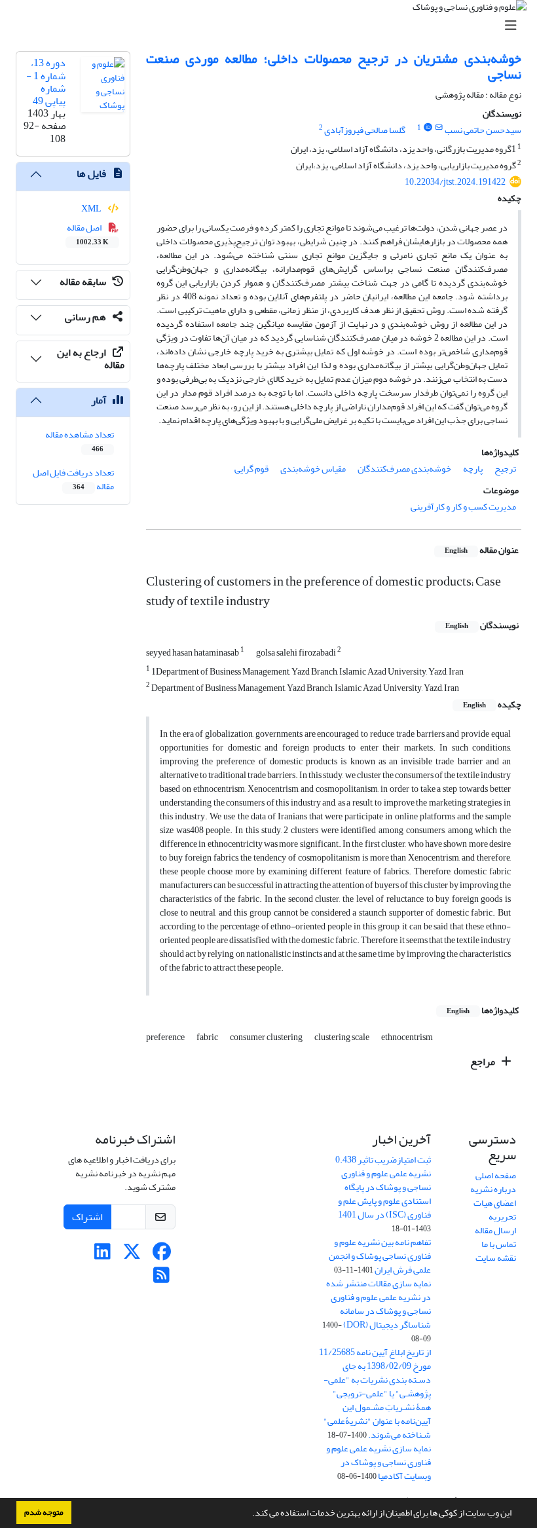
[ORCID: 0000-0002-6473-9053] (427, 127)
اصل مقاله (88, 234)
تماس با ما (498, 1244)
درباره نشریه (493, 1189)
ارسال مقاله (495, 1230)
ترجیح (505, 468)
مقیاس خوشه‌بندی (313, 468)
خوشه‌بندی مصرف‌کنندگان (404, 468)
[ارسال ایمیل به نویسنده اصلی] (439, 127)
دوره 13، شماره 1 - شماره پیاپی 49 (45, 82)
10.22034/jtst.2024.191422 (455, 182)
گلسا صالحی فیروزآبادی (364, 130)
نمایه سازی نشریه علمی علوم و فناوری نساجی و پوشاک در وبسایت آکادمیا (378, 1462)
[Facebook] (161, 1255)
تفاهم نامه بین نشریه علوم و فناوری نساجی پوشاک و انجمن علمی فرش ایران (380, 1255)
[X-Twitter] (132, 1255)
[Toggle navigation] (272, 25)
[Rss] (161, 1279)
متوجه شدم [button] (44, 1512)
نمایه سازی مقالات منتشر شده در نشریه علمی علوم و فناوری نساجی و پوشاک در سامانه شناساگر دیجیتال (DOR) (378, 1304)
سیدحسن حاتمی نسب (483, 130)
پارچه (473, 468)
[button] (249, 1514)
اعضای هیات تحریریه (494, 1209)
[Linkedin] (102, 1255)
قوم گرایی (251, 468)
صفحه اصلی (495, 1175)
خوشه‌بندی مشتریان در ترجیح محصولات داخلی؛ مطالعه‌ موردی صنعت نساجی (333, 66)
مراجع (483, 1061)
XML (92, 208)
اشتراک (87, 1217)
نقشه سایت (495, 1258)
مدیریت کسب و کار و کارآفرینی (463, 506)
